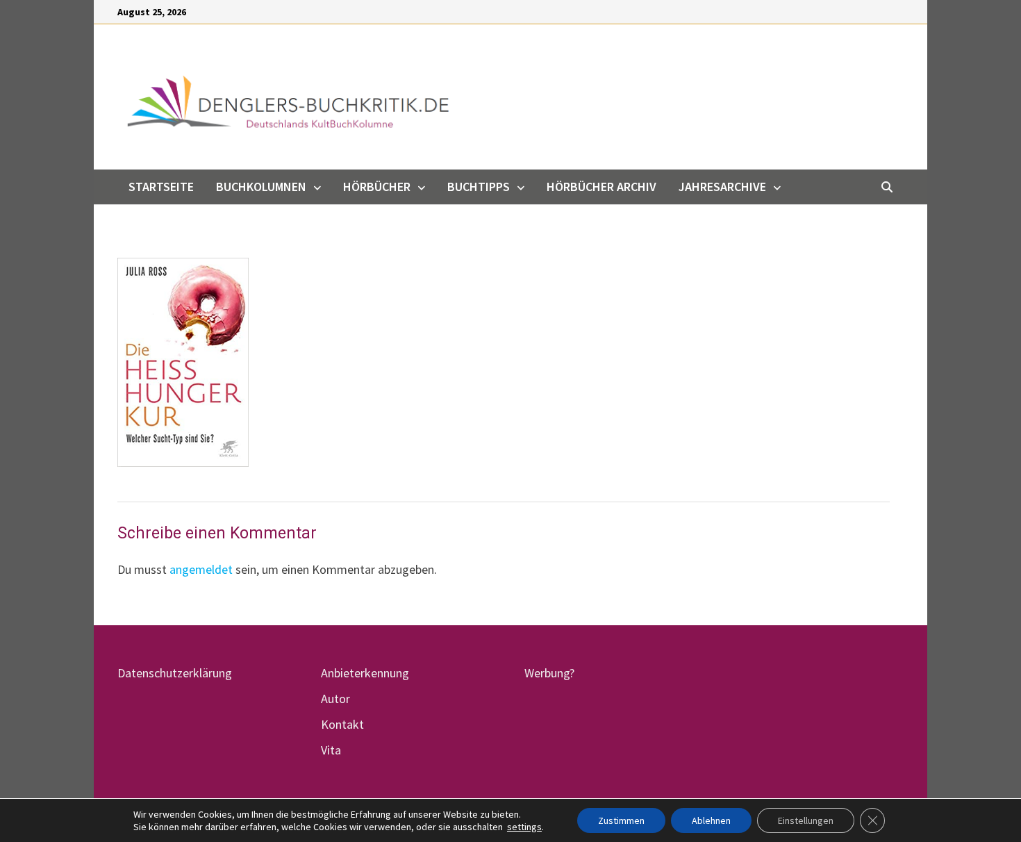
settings (524, 826)
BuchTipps (478, 187)
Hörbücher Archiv (601, 187)
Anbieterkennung (365, 673)
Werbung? (549, 673)
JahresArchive (722, 187)
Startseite (161, 187)
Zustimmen (621, 820)
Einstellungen (805, 820)
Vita (331, 750)
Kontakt (342, 724)
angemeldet (201, 569)
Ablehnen (711, 820)
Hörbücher (376, 187)
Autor (335, 699)
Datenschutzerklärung (174, 673)
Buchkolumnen (261, 187)
